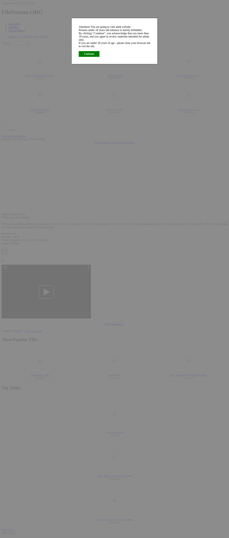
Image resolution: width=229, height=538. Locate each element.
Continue (89, 54)
